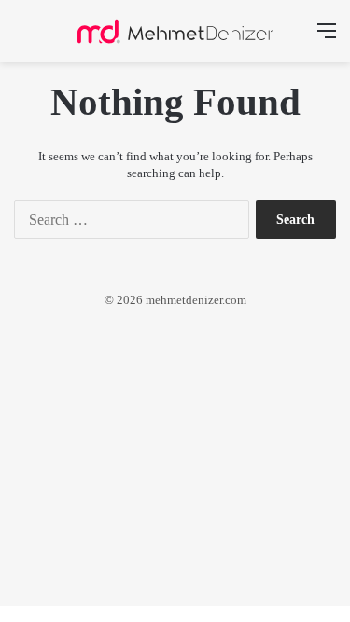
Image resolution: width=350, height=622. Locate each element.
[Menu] (326, 38)
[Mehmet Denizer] (175, 30)
